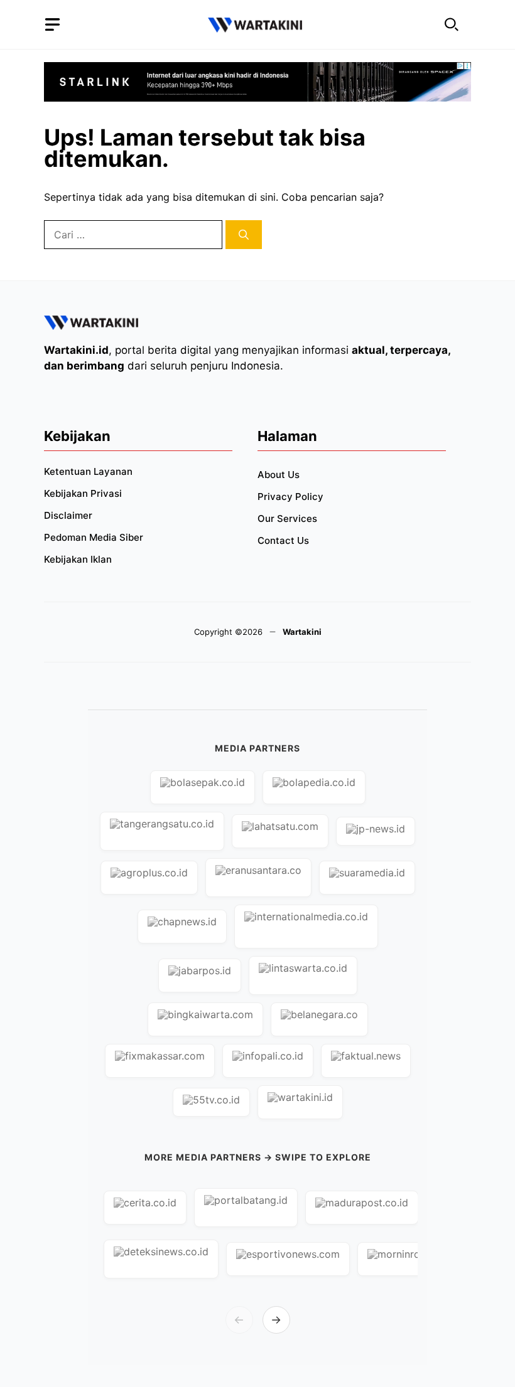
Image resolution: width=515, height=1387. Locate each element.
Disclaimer (68, 515)
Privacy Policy (290, 496)
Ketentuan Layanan (88, 471)
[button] (451, 24)
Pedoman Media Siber (93, 537)
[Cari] (243, 234)
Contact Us (283, 540)
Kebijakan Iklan (78, 559)
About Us (279, 475)
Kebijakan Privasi (83, 493)
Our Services (287, 518)
